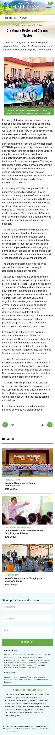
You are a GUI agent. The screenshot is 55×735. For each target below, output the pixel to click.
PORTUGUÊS (18, 668)
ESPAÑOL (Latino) (11, 665)
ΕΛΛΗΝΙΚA (41, 665)
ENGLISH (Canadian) (34, 655)
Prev (12, 424)
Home (9, 17)
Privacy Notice (24, 729)
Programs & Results (12, 680)
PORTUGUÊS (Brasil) (32, 668)
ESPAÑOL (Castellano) (27, 665)
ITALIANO (7, 668)
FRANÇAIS (8, 660)
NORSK (36, 663)
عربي (47, 660)
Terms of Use (36, 729)
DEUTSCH (20, 663)
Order (23, 680)
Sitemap (43, 680)
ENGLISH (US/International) (14, 655)
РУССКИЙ (31, 660)
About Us (7, 677)
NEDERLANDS (9, 663)
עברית (16, 660)
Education (8, 682)
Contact (36, 680)
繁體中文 (39, 660)
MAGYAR (28, 663)
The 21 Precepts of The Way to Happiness (29, 677)
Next (42, 424)
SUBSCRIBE (27, 642)
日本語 (23, 660)
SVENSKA (43, 663)
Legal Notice (14, 731)
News (23, 17)
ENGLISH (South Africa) (26, 657)
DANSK (39, 657)
